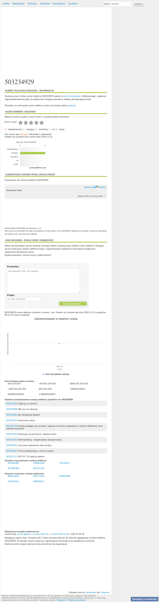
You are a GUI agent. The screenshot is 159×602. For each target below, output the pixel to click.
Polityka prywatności (76, 600)
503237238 (11, 426)
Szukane (72, 3)
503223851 (11, 445)
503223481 (11, 414)
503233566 (11, 409)
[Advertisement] (56, 42)
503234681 (11, 451)
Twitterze (104, 592)
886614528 (13, 476)
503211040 (11, 403)
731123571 (64, 463)
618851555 (39, 463)
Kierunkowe (18, 3)
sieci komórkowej (72, 96)
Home (6, 3)
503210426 (11, 439)
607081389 (13, 468)
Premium (32, 3)
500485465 (13, 463)
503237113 (11, 456)
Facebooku (90, 592)
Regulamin (61, 600)
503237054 (11, 434)
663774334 (39, 476)
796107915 (13, 481)
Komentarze (59, 3)
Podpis (11, 295)
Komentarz (13, 266)
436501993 (64, 476)
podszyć (72, 105)
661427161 (39, 468)
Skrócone (45, 3)
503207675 (11, 420)
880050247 (39, 481)
